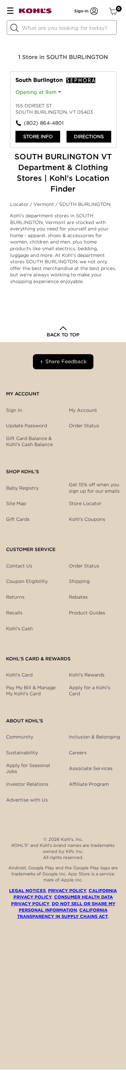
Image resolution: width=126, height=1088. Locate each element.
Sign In (14, 410)
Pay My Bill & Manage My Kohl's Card (30, 690)
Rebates (78, 597)
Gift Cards (18, 519)
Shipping (79, 581)
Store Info (38, 136)
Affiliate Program (89, 784)
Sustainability (22, 752)
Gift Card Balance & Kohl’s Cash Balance (29, 441)
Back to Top (63, 334)
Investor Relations (27, 784)
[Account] (94, 11)
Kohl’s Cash (19, 628)
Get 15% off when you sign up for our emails (94, 487)
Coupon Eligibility (27, 581)
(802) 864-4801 (44, 123)
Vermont (44, 204)
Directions (89, 136)
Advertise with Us (27, 800)
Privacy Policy (67, 890)
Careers (78, 752)
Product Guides (87, 612)
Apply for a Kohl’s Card (89, 690)
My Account (83, 410)
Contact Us (19, 565)
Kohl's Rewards (86, 674)
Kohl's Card (19, 674)
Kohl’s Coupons (87, 519)
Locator (20, 204)
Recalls (14, 612)
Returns (15, 597)
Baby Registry (22, 488)
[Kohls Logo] (35, 12)
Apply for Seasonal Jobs (28, 768)
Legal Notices (27, 890)
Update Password (26, 425)
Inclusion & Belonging (94, 737)
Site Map (16, 503)
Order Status (84, 565)
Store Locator (85, 503)
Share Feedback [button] (66, 362)
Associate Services (91, 768)
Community (19, 737)
